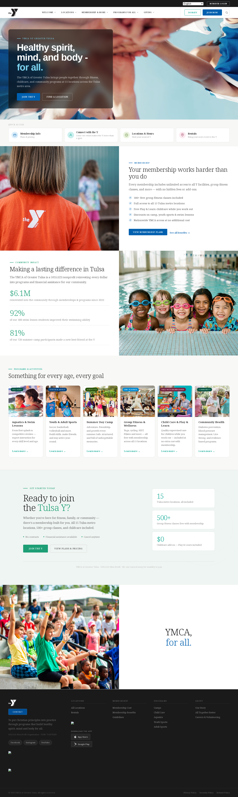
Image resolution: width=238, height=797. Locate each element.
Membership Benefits (124, 712)
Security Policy (206, 792)
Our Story (200, 707)
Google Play (84, 744)
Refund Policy (223, 792)
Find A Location (57, 96)
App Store (83, 737)
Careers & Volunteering (207, 717)
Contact (18, 712)
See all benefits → (180, 232)
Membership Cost (122, 707)
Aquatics (158, 717)
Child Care (159, 712)
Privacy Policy (189, 792)
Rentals (75, 712)
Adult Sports (160, 726)
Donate (192, 12)
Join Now (212, 12)
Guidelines (118, 717)
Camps (157, 707)
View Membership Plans (148, 232)
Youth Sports (160, 722)
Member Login (218, 3)
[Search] (227, 12)
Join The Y (28, 96)
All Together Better (205, 712)
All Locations (78, 707)
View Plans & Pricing (68, 548)
